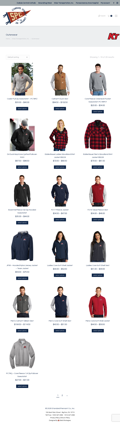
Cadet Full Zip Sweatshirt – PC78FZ (22, 99)
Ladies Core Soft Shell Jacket (60, 265)
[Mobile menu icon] (116, 15)
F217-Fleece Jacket (60, 210)
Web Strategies (65, 420)
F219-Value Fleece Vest (98, 210)
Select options (22, 108)
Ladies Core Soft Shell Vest (97, 265)
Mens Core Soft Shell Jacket (98, 321)
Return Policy (65, 418)
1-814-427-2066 (69, 415)
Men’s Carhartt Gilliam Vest (22, 321)
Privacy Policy (55, 418)
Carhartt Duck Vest (60, 99)
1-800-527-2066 (57, 415)
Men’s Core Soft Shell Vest (60, 321)
